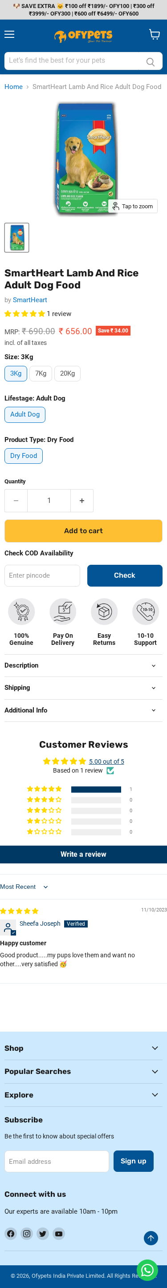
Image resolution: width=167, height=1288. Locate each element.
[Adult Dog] (26, 425)
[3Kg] (16, 384)
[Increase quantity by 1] (82, 500)
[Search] (150, 61)
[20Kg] (68, 384)
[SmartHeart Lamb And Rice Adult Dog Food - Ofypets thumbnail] (17, 237)
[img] (19, 911)
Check (124, 575)
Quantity (15, 481)
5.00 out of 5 (106, 761)
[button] (25, 314)
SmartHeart (30, 300)
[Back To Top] (151, 1238)
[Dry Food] (24, 466)
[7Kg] (41, 384)
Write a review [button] (83, 854)
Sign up (134, 1161)
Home (13, 87)
